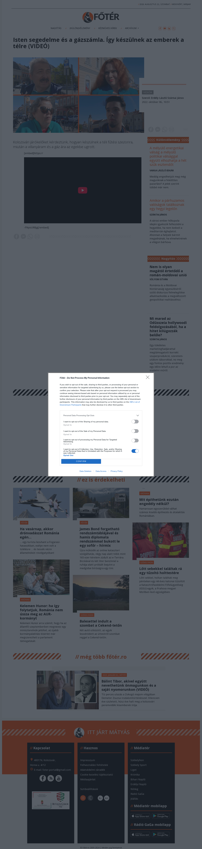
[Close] (148, 378)
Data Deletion (85, 471)
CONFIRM (81, 461)
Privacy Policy (117, 471)
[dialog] (101, 424)
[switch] (135, 421)
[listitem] (101, 415)
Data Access (101, 471)
